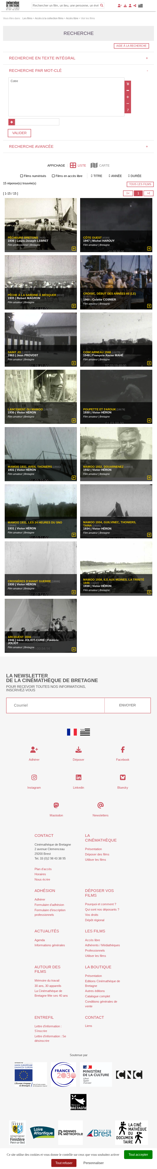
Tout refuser (63, 1163)
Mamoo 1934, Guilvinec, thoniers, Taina (109, 524)
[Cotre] (66, 81)
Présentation (93, 849)
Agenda (40, 940)
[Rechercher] (101, 5)
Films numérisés (35, 176)
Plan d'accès (43, 869)
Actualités (47, 931)
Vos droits (91, 914)
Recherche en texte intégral (78, 58)
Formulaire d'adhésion (49, 904)
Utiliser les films (95, 859)
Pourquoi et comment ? (100, 904)
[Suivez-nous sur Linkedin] (78, 778)
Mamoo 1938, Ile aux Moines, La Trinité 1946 (113, 581)
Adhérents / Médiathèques (102, 945)
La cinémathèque (101, 837)
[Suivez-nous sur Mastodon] (56, 806)
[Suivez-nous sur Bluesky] (123, 778)
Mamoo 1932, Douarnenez (103, 466)
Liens (88, 1026)
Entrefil (44, 1017)
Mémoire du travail (47, 980)
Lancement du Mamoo (25, 409)
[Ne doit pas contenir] (127, 103)
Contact (44, 835)
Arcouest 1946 (19, 637)
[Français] (72, 732)
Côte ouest (92, 237)
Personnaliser (93, 1163)
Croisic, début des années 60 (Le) (109, 293)
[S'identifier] (130, 5)
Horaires (40, 874)
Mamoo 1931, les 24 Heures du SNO (35, 522)
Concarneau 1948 (97, 352)
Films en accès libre (69, 176)
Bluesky (122, 787)
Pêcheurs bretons (23, 237)
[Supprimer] (127, 90)
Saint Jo (14, 352)
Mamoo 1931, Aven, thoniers (30, 466)
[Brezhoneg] (140, 5)
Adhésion (45, 890)
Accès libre (92, 940)
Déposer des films (97, 854)
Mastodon (56, 815)
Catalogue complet (97, 996)
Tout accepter (138, 1154)
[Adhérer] (120, 5)
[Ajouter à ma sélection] (74, 248)
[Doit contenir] (127, 97)
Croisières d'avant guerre (29, 581)
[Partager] (134, 5)
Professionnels (95, 950)
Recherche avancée (78, 146)
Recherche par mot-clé (78, 70)
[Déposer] (125, 5)
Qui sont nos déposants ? (102, 909)
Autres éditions (95, 991)
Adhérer (40, 899)
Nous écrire (42, 879)
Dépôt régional (94, 920)
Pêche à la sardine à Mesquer (32, 295)
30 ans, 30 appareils (48, 986)
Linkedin (78, 787)
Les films (95, 931)
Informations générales (50, 945)
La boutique (98, 967)
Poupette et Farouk (99, 409)
